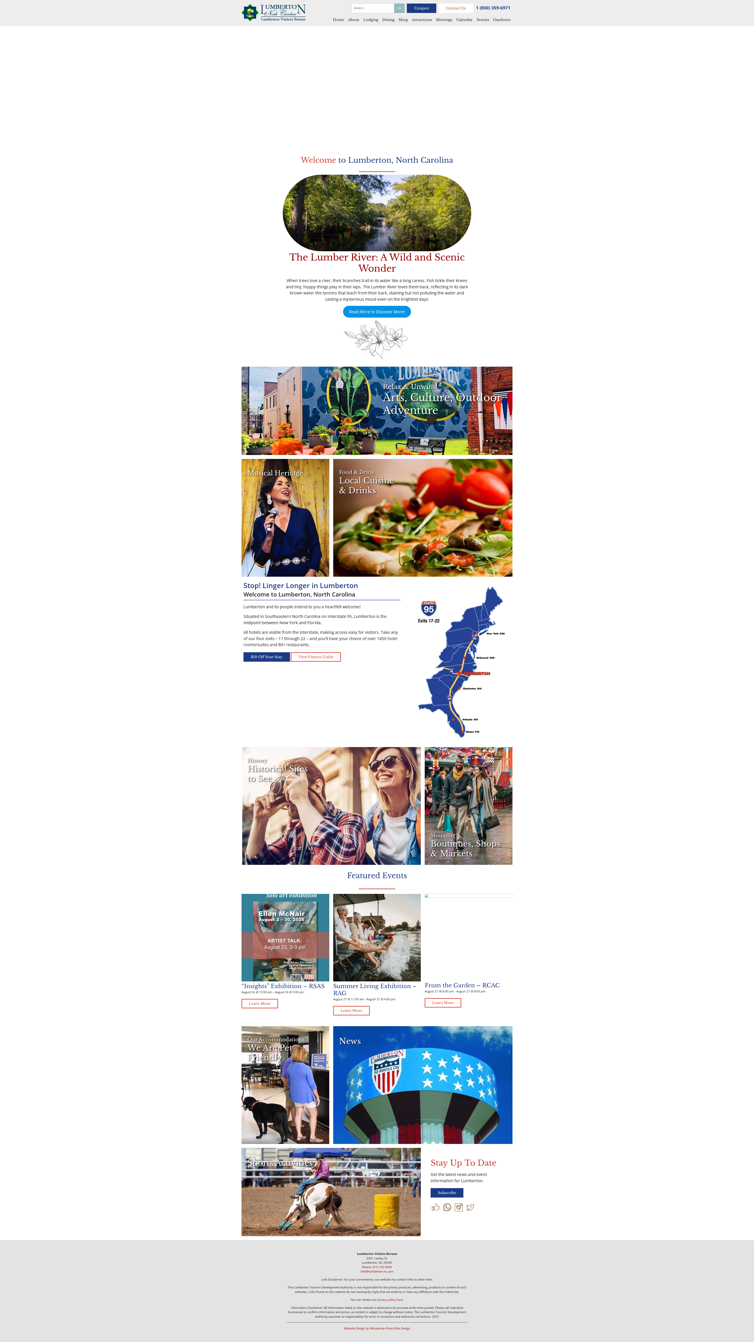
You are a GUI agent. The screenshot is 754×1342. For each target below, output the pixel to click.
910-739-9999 (382, 1267)
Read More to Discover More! (377, 311)
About (353, 20)
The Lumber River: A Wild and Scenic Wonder (377, 263)
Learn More (260, 1003)
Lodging (370, 20)
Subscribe (447, 1193)
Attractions (422, 20)
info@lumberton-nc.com (377, 1271)
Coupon (421, 8)
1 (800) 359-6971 (493, 8)
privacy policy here (390, 1300)
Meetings (444, 20)
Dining (388, 20)
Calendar (464, 20)
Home (338, 20)
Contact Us (456, 8)
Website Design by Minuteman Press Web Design (377, 1328)
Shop (403, 20)
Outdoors (502, 20)
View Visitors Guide (315, 657)
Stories (483, 20)
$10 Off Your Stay (267, 657)
